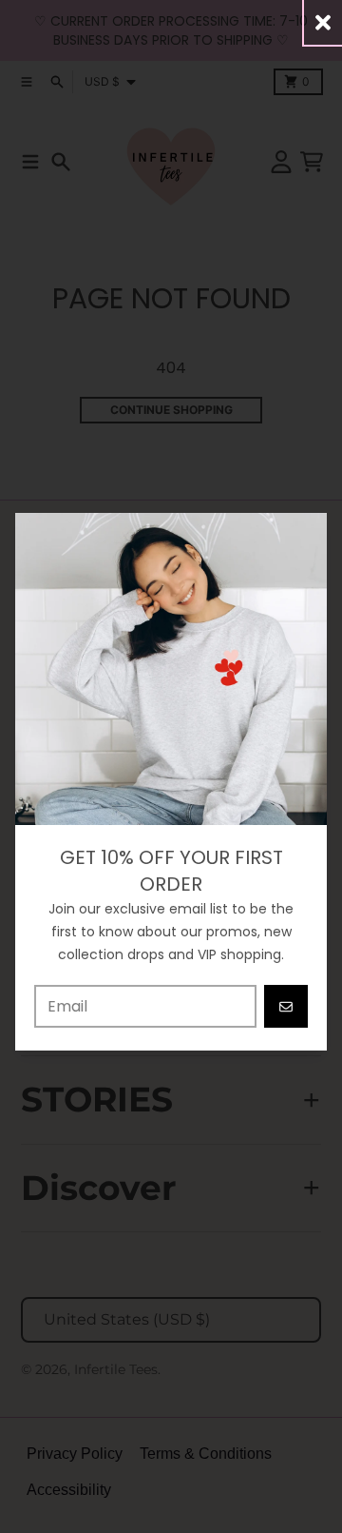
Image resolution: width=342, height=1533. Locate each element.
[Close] (323, 22)
